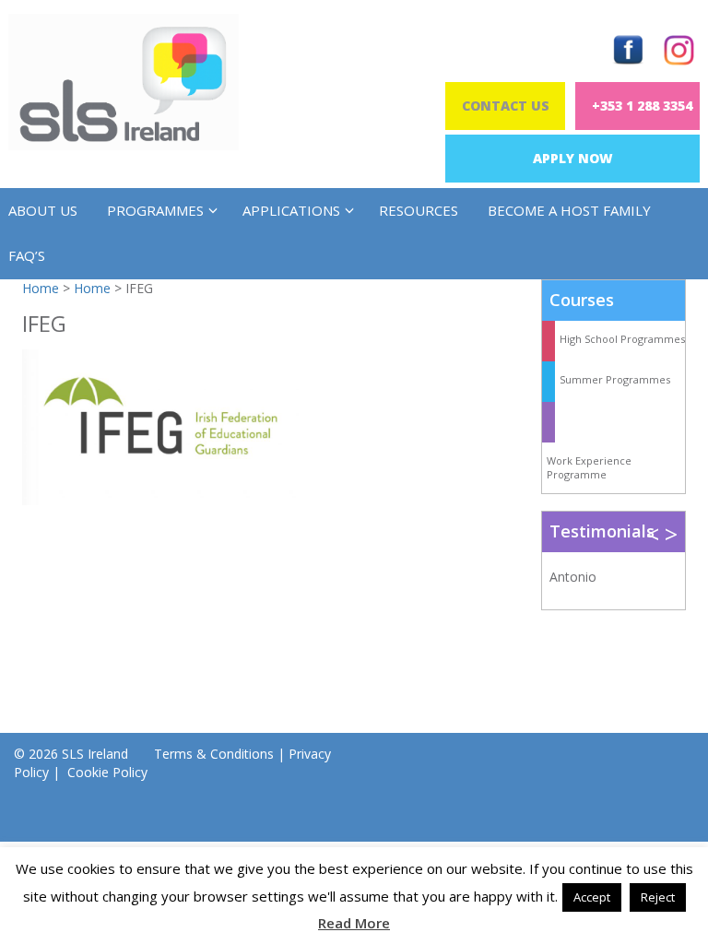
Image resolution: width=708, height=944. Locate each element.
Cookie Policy (106, 772)
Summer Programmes (615, 379)
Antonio (572, 576)
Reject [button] (658, 897)
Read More (354, 923)
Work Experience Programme (589, 468)
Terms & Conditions (214, 753)
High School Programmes (622, 339)
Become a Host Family (569, 210)
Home (40, 288)
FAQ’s (26, 255)
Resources (418, 210)
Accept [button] (591, 897)
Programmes (155, 210)
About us (42, 210)
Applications (291, 210)
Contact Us (505, 105)
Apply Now (573, 158)
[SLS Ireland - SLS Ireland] (123, 82)
